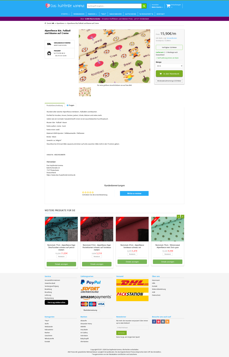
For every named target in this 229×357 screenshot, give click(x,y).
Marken (47, 333)
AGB (153, 292)
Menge (158, 62)
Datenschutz (156, 295)
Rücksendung (49, 298)
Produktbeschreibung (55, 105)
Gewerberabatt (50, 283)
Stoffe (47, 324)
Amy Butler (84, 330)
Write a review (134, 193)
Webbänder (49, 327)
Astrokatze (84, 336)
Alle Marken (84, 342)
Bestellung (48, 289)
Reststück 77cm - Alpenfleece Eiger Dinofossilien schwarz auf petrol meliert (61, 247)
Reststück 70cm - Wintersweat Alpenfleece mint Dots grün (167, 246)
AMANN (83, 327)
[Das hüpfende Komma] (65, 5)
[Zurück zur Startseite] (53, 23)
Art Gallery (84, 333)
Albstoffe (84, 321)
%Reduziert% (49, 339)
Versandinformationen (52, 280)
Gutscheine (48, 336)
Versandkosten (172, 38)
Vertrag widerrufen (56, 302)
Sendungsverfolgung (52, 286)
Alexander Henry (86, 324)
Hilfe (153, 283)
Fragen (71, 105)
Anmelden (121, 333)
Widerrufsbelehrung (159, 289)
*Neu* (47, 321)
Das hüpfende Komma (114, 350)
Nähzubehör (49, 330)
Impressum (156, 280)
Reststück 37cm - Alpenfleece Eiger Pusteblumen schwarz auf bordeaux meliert (97, 247)
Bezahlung (48, 292)
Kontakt (154, 286)
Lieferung (48, 295)
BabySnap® (84, 339)
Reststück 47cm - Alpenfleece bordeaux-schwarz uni (132, 246)
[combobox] (117, 5)
